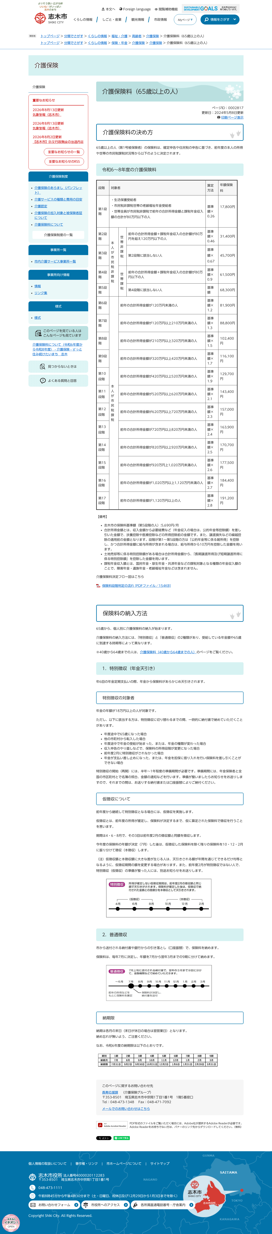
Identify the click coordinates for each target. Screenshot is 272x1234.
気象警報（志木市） (47, 114)
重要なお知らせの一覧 (64, 152)
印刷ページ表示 (232, 117)
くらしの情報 (82, 19)
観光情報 (137, 19)
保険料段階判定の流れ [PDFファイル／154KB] (136, 585)
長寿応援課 (110, 1092)
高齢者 (137, 36)
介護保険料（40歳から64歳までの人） (168, 652)
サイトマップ (159, 1163)
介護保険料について (48, 224)
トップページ (50, 36)
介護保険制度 (58, 176)
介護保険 (152, 36)
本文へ (110, 9)
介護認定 (40, 206)
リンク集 (40, 293)
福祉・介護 (119, 36)
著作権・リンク (86, 1163)
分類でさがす (73, 36)
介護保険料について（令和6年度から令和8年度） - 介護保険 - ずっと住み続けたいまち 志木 (57, 349)
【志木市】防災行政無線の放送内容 (58, 141)
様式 (58, 306)
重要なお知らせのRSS (64, 161)
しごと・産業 (111, 19)
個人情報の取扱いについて (47, 1163)
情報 (37, 286)
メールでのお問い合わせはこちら (126, 1108)
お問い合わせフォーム (54, 1204)
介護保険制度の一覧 (58, 235)
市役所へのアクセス (105, 1204)
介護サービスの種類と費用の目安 (58, 199)
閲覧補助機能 (168, 9)
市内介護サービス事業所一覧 (55, 261)
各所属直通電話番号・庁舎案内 (163, 1204)
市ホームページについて (124, 1163)
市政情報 (160, 19)
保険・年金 (119, 42)
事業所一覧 (58, 249)
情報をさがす (220, 19)
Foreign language (137, 9)
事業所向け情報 (58, 274)
